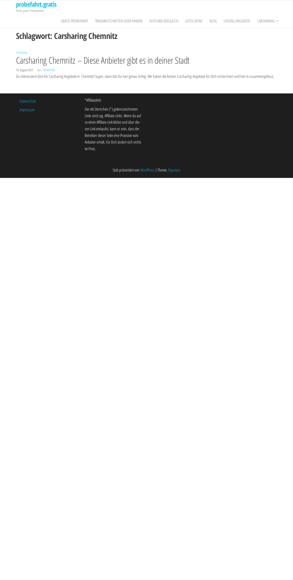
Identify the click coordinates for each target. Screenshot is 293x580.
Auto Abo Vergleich (163, 21)
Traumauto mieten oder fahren (119, 21)
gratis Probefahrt (74, 21)
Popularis (174, 170)
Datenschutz (27, 101)
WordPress (147, 170)
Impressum (27, 109)
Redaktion (49, 70)
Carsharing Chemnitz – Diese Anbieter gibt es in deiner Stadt (103, 60)
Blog (213, 21)
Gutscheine (194, 21)
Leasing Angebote (237, 21)
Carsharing (266, 21)
